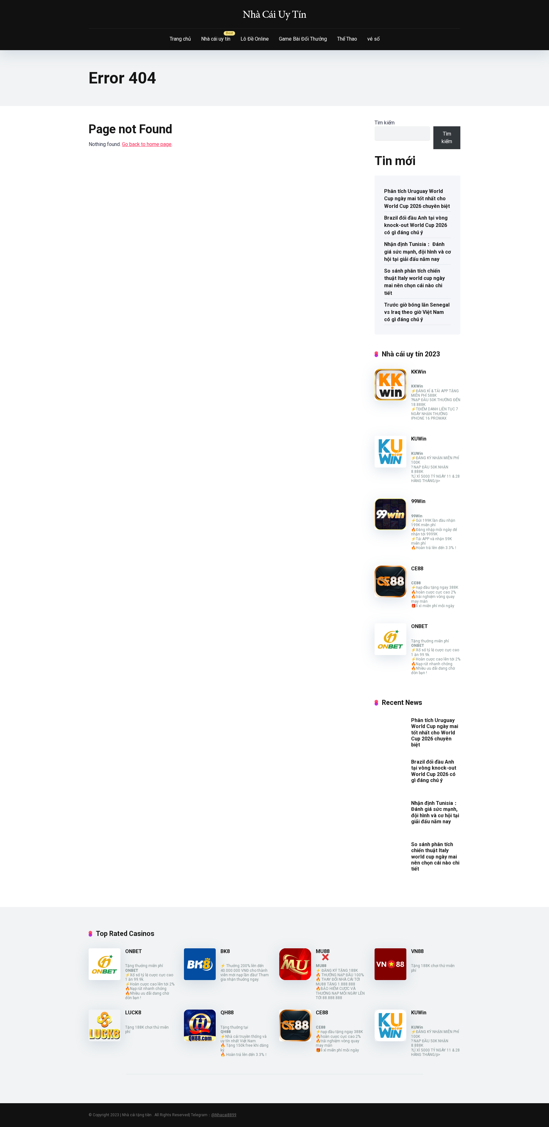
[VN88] (390, 978)
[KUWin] (390, 466)
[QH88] (200, 1040)
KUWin (418, 439)
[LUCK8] (104, 1040)
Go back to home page (147, 144)
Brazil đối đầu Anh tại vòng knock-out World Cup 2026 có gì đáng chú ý (416, 225)
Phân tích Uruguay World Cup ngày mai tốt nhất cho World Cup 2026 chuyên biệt (417, 198)
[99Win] (390, 528)
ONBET (419, 626)
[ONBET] (390, 653)
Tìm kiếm (385, 123)
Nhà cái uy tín (215, 39)
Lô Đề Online (255, 39)
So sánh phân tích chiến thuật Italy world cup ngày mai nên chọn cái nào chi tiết (414, 282)
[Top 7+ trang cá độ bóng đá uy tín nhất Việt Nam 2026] (274, 14)
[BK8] (200, 978)
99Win (418, 501)
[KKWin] (390, 399)
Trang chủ (180, 39)
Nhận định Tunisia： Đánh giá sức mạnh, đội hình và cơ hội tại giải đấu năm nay (417, 251)
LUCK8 (133, 1013)
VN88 (417, 951)
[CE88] (390, 596)
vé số (373, 39)
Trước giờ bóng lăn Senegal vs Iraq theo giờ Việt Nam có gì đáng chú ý (417, 312)
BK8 (225, 951)
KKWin (418, 372)
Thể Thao (347, 39)
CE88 (417, 569)
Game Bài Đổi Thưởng (303, 39)
